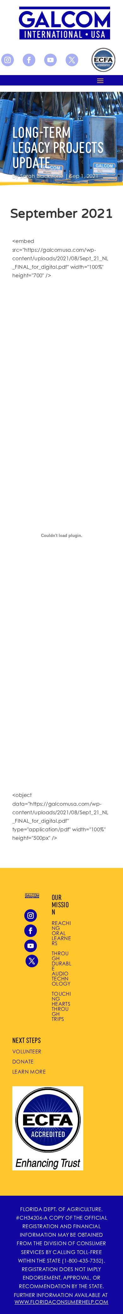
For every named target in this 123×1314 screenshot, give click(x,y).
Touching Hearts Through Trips (61, 1006)
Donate (22, 1061)
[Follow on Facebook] (29, 60)
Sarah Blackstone (41, 176)
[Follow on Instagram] (7, 60)
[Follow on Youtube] (50, 60)
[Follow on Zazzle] (102, 60)
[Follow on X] (72, 60)
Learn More (29, 1071)
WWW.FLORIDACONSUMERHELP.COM (61, 1302)
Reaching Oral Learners (61, 933)
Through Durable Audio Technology (61, 968)
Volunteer (27, 1051)
